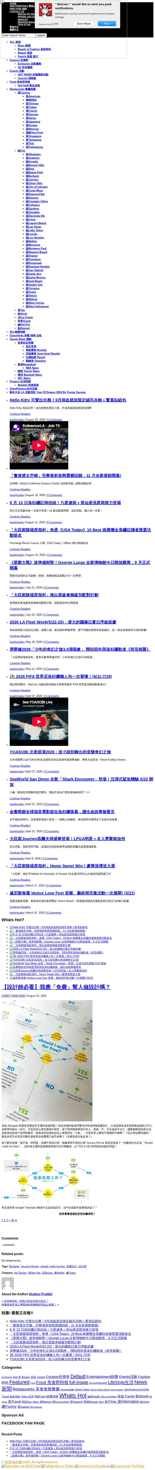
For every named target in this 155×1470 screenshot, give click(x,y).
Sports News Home (100, 1389)
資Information (128, 1401)
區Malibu (31, 241)
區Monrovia (33, 244)
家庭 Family (126, 1396)
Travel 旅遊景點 (11, 1396)
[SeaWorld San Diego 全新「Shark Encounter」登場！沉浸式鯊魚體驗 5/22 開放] (58, 963)
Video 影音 (27, 1396)
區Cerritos (32, 179)
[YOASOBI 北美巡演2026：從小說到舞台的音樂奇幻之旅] (44, 959)
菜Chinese (32, 103)
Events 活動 (17, 70)
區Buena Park (34, 172)
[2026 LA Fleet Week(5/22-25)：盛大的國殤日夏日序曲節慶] (45, 948)
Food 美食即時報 (20, 81)
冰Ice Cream (25, 317)
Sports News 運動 (20, 339)
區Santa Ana (33, 273)
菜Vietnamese (34, 147)
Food (32, 1383)
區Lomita (31, 234)
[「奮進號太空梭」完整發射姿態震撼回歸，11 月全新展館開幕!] (48, 930)
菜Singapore (33, 136)
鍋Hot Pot (24, 324)
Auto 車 (17, 1377)
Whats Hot (34, 1272)
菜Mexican (32, 128)
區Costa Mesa (34, 190)
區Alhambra (33, 154)
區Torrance (32, 288)
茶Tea (21, 310)
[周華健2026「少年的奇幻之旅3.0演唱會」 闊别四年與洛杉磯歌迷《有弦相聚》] (57, 952)
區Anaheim (33, 157)
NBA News (32, 367)
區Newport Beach (36, 252)
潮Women (45, 1401)
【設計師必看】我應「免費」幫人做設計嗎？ (56, 987)
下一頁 (11, 1220)
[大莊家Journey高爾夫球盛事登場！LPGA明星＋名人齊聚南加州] (48, 970)
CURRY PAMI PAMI (13, 995)
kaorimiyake (17, 419)
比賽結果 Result (35, 357)
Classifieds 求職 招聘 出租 (26, 335)
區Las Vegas (33, 226)
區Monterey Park (36, 248)
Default (78, 1376)
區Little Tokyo (34, 230)
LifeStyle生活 (121, 1382)
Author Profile (40, 1294)
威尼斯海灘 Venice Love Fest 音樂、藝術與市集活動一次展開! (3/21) (72, 893)
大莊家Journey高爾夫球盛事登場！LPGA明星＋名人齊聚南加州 (67, 838)
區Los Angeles (35, 237)
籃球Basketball (27, 364)
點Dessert (24, 328)
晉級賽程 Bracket (36, 349)
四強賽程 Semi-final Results (43, 353)
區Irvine (31, 219)
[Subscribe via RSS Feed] (21, 1466)
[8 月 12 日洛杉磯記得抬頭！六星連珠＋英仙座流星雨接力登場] (47, 934)
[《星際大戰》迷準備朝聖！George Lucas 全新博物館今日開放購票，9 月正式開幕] (59, 941)
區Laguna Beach (36, 223)
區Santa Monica (35, 277)
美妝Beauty (91, 1401)
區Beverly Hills (35, 165)
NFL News (24, 378)
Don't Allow (84, 23)
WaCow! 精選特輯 (47, 1396)
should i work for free (52, 1266)
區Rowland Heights (38, 266)
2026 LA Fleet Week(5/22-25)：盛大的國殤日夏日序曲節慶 (63, 622)
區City (21, 150)
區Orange (32, 255)
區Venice (31, 295)
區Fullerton (33, 205)
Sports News (82, 1389)
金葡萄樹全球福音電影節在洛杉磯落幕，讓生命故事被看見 (62, 811)
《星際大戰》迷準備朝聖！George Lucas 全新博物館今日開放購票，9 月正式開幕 (68, 1338)
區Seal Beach (34, 281)
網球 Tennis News (29, 371)
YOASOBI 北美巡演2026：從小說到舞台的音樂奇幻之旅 (60, 752)
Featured (19, 1382)
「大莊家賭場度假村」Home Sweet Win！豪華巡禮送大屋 (62, 866)
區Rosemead (34, 263)
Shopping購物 (67, 1389)
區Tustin (31, 292)
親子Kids (111, 1401)
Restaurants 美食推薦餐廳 (36, 1389)
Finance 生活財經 (20, 381)
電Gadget (23, 1406)
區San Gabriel (34, 270)
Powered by (45, 24)
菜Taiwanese (33, 139)
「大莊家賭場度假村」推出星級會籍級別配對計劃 (54, 595)
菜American (33, 96)
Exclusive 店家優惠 (29, 63)
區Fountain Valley (37, 201)
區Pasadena (33, 259)
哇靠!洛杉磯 (13, 1462)
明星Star (27, 1402)
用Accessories (60, 1401)
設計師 (82, 1266)
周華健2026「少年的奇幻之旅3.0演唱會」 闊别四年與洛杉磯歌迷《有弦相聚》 (80, 649)
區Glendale (33, 212)
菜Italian (31, 118)
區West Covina (35, 302)
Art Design (20, 1272)
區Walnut (31, 299)
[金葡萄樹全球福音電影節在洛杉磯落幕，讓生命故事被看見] (45, 967)
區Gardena (32, 208)
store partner (117, 1389)
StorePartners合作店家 (23, 388)
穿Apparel (76, 1401)
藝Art (101, 1402)
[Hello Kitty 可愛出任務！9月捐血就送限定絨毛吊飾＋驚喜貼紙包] (49, 927)
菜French (31, 110)
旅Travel (14, 1402)
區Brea (30, 168)
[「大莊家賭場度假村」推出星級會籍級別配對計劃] (40, 945)
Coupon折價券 (58, 1377)
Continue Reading (20, 414)
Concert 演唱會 (27, 78)
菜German (32, 114)
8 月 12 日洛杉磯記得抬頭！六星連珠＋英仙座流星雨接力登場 (65, 502)
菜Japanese (33, 121)
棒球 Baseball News (30, 374)
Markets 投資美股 (28, 385)
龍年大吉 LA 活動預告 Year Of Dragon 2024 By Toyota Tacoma (48, 392)
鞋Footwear (36, 1407)
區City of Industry (37, 186)
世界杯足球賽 (26, 342)
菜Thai (30, 143)
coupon (41, 1377)
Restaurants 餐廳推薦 (23, 89)
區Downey (32, 197)
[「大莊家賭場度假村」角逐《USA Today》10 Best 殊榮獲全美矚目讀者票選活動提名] (61, 938)
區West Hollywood (37, 306)
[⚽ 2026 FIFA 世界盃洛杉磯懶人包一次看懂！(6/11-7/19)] (44, 956)
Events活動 (128, 1377)
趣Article (59, 1272)
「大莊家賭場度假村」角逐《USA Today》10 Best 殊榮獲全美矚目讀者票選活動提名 (70, 1334)
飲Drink (22, 313)
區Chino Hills (34, 183)
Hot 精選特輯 (17, 331)
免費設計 (71, 1266)
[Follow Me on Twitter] (57, 1466)
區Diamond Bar (35, 194)
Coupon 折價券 (19, 60)
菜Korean (31, 125)
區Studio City (34, 284)
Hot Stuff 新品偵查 (29, 85)
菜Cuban (31, 107)
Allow (107, 23)
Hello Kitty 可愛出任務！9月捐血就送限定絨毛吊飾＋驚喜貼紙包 (68, 400)
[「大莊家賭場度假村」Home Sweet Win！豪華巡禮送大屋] (45, 974)
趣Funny (71, 1272)
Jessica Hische (30, 1266)
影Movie (142, 1396)
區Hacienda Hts (35, 215)
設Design (47, 1272)
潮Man (35, 1402)
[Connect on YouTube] (127, 1466)
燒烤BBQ (31, 99)
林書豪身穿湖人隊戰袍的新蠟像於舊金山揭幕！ (29, 1304)
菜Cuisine (24, 92)
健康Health (93, 1396)
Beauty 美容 (29, 1377)
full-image (78, 1382)
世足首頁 (31, 346)
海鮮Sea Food (34, 132)
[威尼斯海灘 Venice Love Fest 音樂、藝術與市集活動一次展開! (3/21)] (51, 977)
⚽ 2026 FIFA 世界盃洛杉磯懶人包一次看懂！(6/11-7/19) (61, 676)
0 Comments (54, 419)
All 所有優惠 (25, 67)
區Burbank (32, 176)
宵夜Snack (24, 321)
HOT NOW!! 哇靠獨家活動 (33, 74)
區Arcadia (32, 161)
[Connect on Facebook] (92, 1466)
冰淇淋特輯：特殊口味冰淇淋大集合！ (26, 1301)
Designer (14, 1266)
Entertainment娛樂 (102, 1377)
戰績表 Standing (36, 360)
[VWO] (55, 24)
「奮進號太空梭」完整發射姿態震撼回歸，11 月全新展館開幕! (65, 475)
